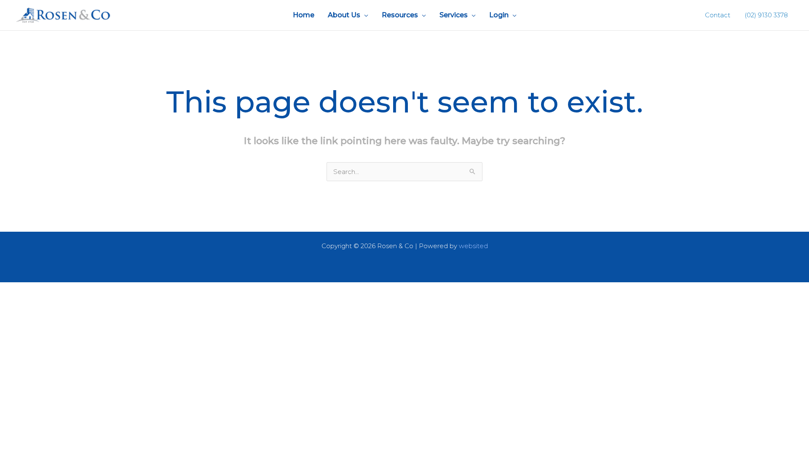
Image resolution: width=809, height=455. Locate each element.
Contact (717, 15)
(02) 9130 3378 (765, 15)
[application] (364, 15)
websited (473, 246)
